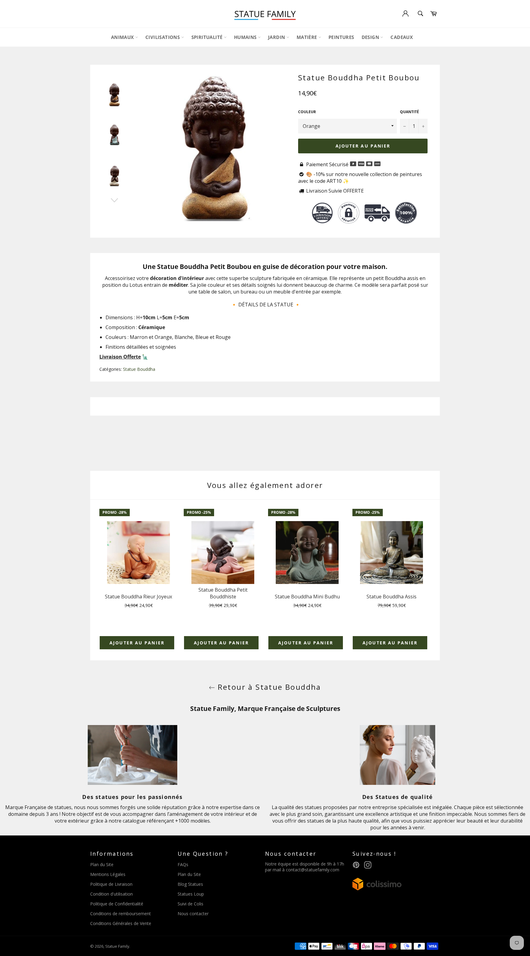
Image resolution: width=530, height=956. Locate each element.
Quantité (409, 111)
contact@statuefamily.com (312, 870)
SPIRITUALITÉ (207, 37)
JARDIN (277, 37)
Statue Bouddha (139, 369)
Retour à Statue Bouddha (268, 687)
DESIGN (371, 37)
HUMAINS (246, 37)
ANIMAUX (123, 37)
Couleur (307, 111)
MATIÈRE (307, 37)
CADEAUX (401, 37)
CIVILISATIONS (163, 37)
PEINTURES (341, 37)
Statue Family (117, 946)
